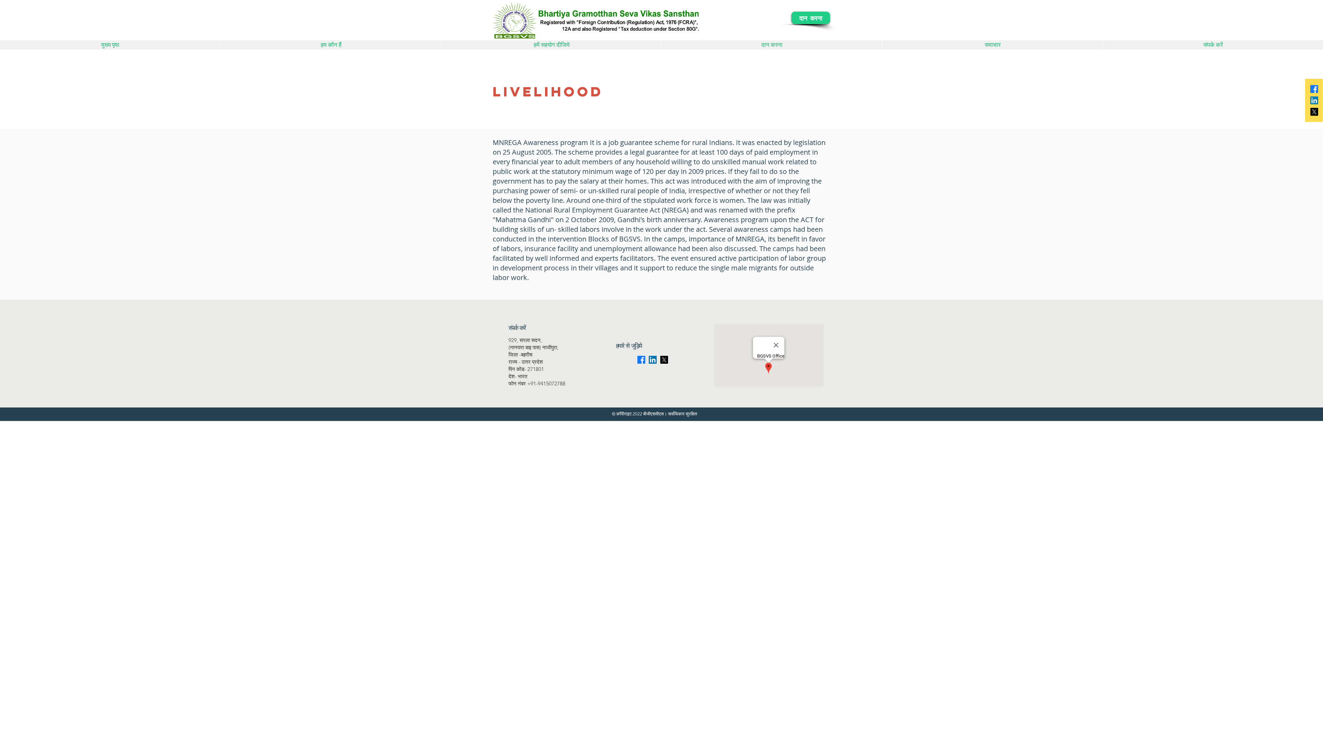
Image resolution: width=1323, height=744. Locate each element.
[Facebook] (1314, 89)
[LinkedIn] (1314, 100)
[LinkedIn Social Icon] (653, 360)
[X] (1314, 112)
